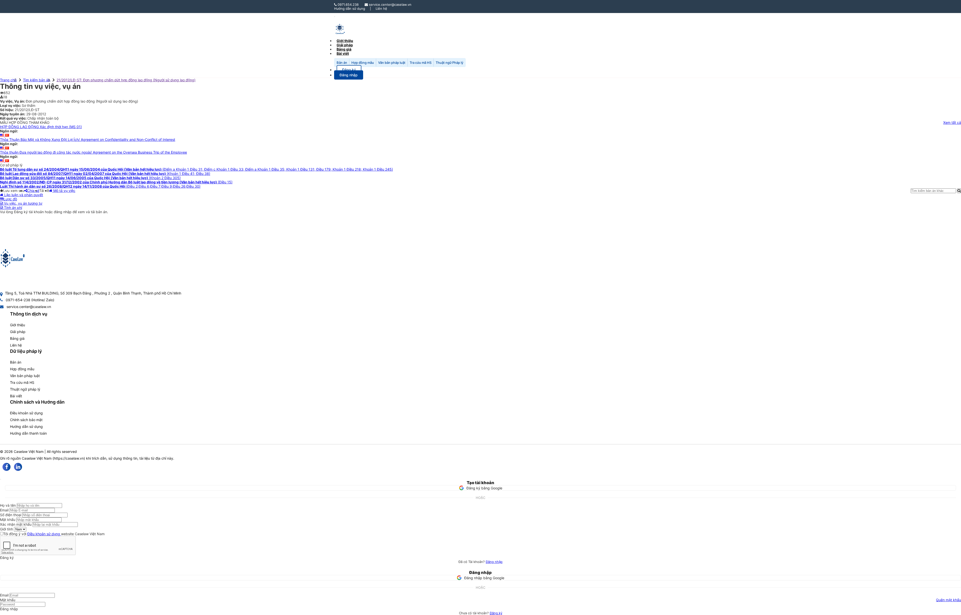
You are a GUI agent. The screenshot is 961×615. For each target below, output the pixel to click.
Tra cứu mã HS (420, 63)
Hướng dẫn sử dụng (349, 9)
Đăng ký (496, 613)
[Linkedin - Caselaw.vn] (18, 467)
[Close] (0, 479)
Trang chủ (8, 80)
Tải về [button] (44, 190)
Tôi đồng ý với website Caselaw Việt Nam (54, 534)
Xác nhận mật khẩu (16, 524)
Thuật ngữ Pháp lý (449, 63)
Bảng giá (17, 338)
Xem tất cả (952, 122)
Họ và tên (8, 505)
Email (4, 510)
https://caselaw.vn (69, 458)
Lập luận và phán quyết (23, 195)
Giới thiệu (17, 325)
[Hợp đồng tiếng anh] (2, 135)
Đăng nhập (494, 562)
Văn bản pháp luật (391, 63)
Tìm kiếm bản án (36, 80)
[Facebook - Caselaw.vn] (7, 467)
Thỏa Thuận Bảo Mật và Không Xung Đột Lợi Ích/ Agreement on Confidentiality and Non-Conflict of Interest (87, 139)
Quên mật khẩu (948, 600)
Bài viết (343, 53)
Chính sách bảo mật (26, 420)
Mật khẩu (7, 519)
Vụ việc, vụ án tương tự (22, 203)
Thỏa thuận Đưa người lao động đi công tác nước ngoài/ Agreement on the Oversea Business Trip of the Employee (93, 152)
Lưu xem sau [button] (13, 190)
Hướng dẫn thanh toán (28, 433)
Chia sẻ (33, 190)
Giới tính (6, 529)
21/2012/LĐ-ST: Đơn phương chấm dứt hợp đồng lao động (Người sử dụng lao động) (126, 80)
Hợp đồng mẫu (362, 63)
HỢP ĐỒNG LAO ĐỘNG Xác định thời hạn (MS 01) (41, 127)
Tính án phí (12, 207)
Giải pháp (18, 332)
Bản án (342, 63)
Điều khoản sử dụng (26, 413)
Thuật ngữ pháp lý (25, 389)
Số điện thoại (10, 515)
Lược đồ (10, 199)
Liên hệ (381, 9)
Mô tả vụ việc (63, 190)
